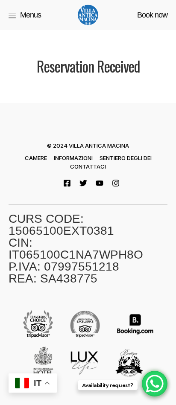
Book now (152, 15)
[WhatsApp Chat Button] (154, 383)
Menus (30, 15)
